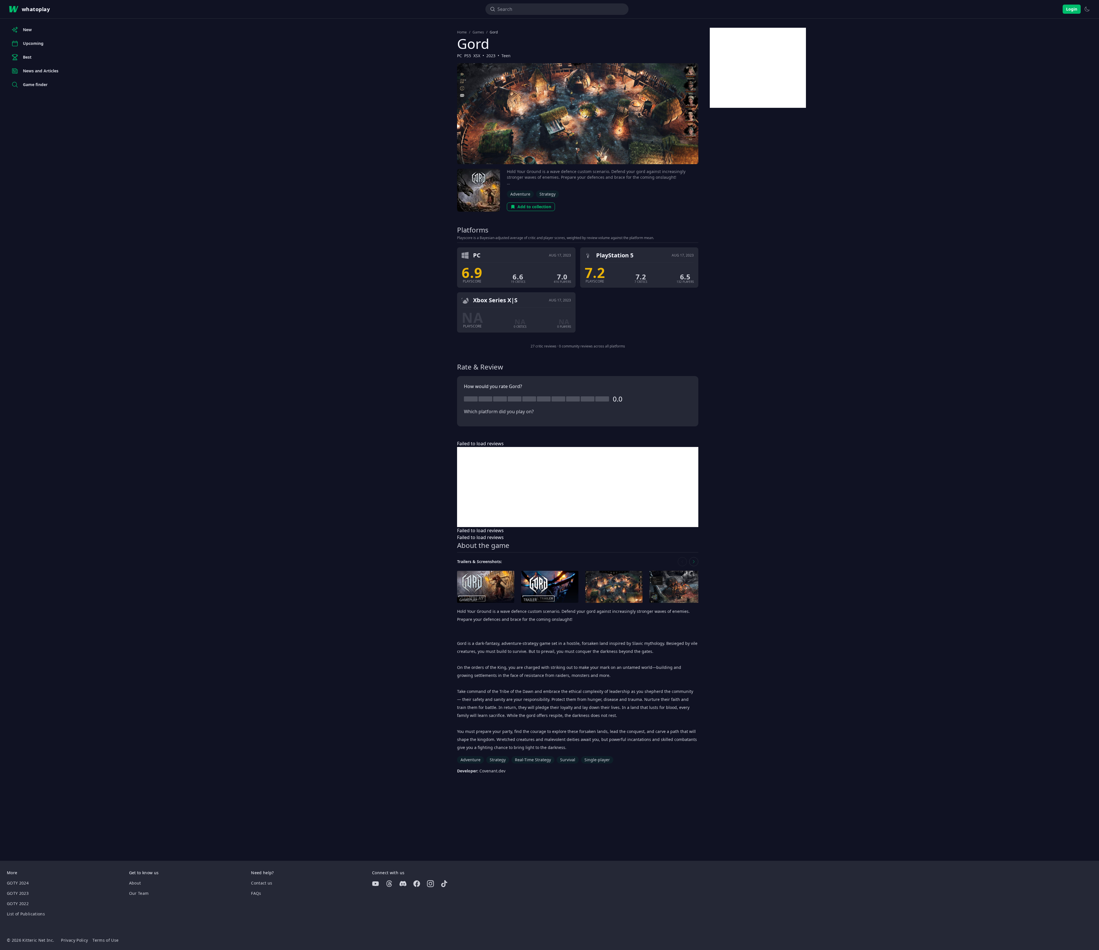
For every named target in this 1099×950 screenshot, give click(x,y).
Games (478, 32)
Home (462, 32)
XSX (476, 55)
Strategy (547, 194)
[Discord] (403, 883)
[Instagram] (430, 883)
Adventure (520, 194)
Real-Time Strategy (533, 759)
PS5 (467, 55)
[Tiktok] (444, 883)
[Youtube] (375, 883)
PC (459, 55)
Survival (567, 759)
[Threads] (389, 883)
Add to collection (534, 206)
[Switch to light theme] (1087, 9)
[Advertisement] (577, 487)
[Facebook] (416, 883)
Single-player (597, 759)
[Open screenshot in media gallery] (614, 587)
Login (1071, 9)
